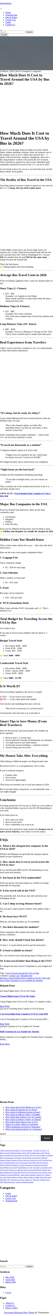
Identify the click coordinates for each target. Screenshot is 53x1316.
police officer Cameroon (28, 1175)
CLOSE (4, 35)
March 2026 (10, 1282)
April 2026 (10, 1279)
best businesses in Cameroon (12, 1158)
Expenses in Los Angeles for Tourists (36, 1165)
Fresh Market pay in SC (25, 1167)
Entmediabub (5, 3)
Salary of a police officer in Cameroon (21, 1124)
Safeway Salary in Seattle (32, 1177)
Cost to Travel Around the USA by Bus (22, 973)
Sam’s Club (43, 1177)
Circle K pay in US (36, 1160)
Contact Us (10, 25)
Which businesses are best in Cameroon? (22, 1127)
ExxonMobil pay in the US (8, 1167)
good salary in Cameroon (41, 1167)
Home (8, 12)
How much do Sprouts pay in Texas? (21, 1110)
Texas (48, 1180)
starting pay (28, 1180)
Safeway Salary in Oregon (15, 1177)
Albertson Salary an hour (18, 1153)
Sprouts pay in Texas (17, 1180)
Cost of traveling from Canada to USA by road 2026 (24, 1014)
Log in (8, 1292)
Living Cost (10, 20)
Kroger (23, 1172)
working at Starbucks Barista (25, 1182)
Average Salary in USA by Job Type (24, 1155)
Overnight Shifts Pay (13, 1175)
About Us (9, 1303)
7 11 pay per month (26, 1150)
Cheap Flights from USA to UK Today (17, 996)
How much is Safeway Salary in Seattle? (22, 1114)
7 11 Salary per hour (39, 1150)
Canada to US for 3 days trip (20, 1160)
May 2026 (9, 1277)
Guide (8, 22)
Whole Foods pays (9, 1182)
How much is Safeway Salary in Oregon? (23, 1119)
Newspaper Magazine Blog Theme (19, 1312)
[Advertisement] (26, 101)
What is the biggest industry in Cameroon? (23, 1129)
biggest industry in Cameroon (31, 1158)
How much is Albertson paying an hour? (22, 1112)
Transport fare (11, 15)
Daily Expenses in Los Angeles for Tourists (19, 1031)
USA (1, 1182)
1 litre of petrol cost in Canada (9, 1150)
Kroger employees (32, 1172)
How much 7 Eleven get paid (10, 1170)
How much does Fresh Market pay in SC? (23, 1107)
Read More (5, 1006)
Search (29, 32)
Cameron (3, 1160)
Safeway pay (41, 1175)
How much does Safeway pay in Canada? (23, 1117)
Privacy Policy (11, 1308)
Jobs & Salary (11, 17)
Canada (8, 1160)
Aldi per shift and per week (35, 1153)
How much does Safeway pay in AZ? (21, 1122)
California (44, 1158)
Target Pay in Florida (39, 1180)
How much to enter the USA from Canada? (33, 1170)
